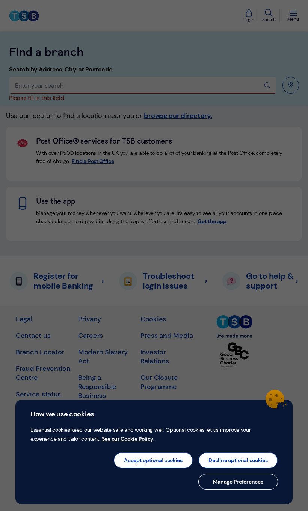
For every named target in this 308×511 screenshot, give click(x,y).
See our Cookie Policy (127, 438)
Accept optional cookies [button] (153, 460)
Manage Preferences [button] (238, 481)
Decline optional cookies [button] (238, 460)
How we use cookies (62, 414)
